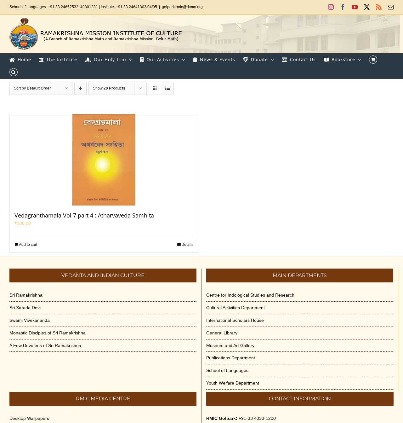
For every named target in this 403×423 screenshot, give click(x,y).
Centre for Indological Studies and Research (250, 295)
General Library (221, 332)
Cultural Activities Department (235, 307)
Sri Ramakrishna (26, 295)
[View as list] (167, 88)
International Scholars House (235, 320)
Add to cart (28, 244)
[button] (13, 72)
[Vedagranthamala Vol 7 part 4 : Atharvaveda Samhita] (104, 160)
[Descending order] (80, 88)
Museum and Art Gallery (230, 345)
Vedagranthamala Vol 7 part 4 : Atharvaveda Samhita (84, 215)
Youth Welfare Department (232, 382)
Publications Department (230, 357)
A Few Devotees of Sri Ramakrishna (45, 345)
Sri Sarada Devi (25, 307)
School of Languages (227, 370)
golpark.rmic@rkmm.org (182, 7)
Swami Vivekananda (29, 320)
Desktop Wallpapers (29, 418)
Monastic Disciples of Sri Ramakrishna (47, 332)
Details (187, 244)
